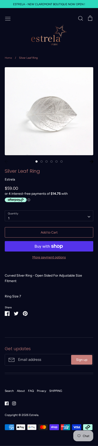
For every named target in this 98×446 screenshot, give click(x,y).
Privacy (41, 391)
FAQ (31, 391)
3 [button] (46, 161)
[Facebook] (5, 403)
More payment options (49, 257)
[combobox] (49, 215)
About (21, 391)
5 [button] (56, 161)
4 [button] (51, 161)
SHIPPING (55, 391)
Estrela (10, 179)
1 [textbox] (9, 218)
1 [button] (36, 161)
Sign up (81, 360)
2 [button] (41, 161)
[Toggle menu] (8, 18)
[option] (49, 111)
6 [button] (61, 161)
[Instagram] (12, 403)
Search (9, 391)
